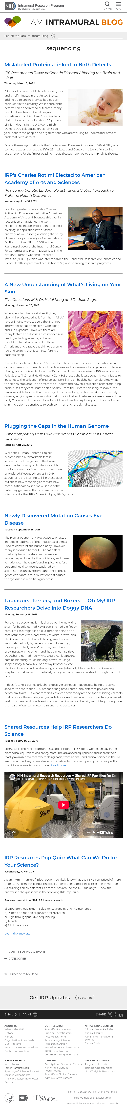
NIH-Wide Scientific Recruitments (56, 1069)
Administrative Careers (58, 1077)
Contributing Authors (27, 951)
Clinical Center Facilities (99, 1029)
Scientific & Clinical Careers (61, 1074)
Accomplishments (55, 1036)
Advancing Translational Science (99, 1038)
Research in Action (56, 1043)
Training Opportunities (98, 1067)
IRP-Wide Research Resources (63, 1047)
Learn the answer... (17, 933)
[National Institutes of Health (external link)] (23, 1097)
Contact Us (84, 1091)
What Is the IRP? (14, 1029)
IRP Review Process (56, 1051)
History (8, 1033)
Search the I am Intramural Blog (26, 35)
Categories (18, 958)
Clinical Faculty (94, 1033)
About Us (10, 1025)
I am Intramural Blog (16, 1067)
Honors (8, 1036)
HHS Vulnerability (92, 1097)
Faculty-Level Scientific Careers (63, 1064)
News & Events (14, 1060)
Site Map (102, 1103)
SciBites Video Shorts (17, 1075)
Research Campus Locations (21, 1047)
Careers (50, 1060)
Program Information (97, 1064)
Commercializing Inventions (61, 1054)
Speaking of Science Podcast (21, 1071)
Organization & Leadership (20, 1040)
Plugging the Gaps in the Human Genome (56, 426)
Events (8, 1082)
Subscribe (85, 997)
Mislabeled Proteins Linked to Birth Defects (57, 65)
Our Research (54, 1025)
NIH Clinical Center (99, 1025)
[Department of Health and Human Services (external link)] (9, 1097)
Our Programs (12, 1043)
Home (72, 1091)
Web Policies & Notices (80, 1103)
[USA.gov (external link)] (45, 1097)
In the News (11, 1064)
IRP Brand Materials (105, 1091)
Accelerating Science (57, 1040)
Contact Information (16, 1051)
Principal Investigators (58, 1033)
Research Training (98, 1060)
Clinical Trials (92, 1043)
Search (114, 1103)
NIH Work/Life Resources (100, 1071)
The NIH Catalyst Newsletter (21, 1078)
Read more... (59, 765)
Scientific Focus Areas (58, 1029)
